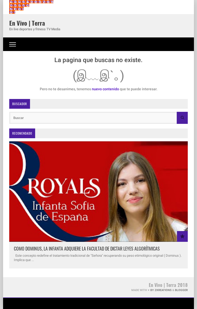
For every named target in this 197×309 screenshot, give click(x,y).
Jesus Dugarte (19, 5)
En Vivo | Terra (27, 23)
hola (12, 12)
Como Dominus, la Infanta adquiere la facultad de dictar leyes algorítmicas (87, 248)
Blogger (181, 290)
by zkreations (161, 290)
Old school (16, 9)
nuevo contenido (105, 89)
